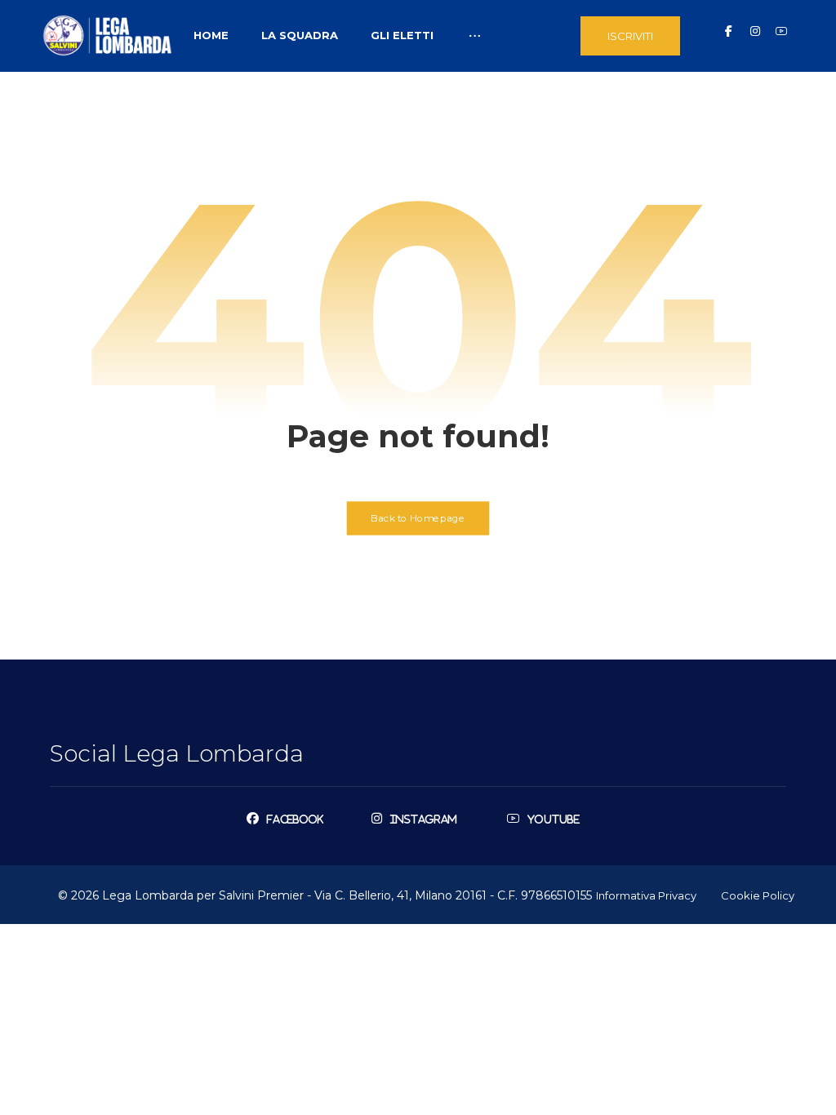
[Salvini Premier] (107, 35)
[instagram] (755, 31)
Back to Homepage (418, 517)
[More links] (475, 35)
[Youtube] (781, 31)
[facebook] (729, 31)
